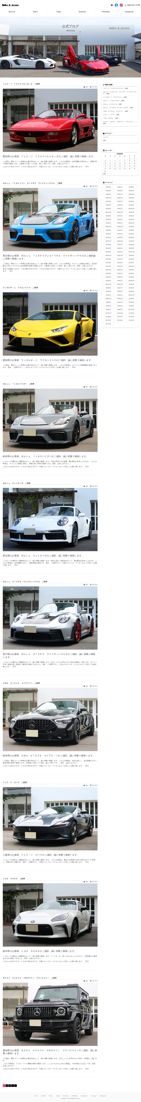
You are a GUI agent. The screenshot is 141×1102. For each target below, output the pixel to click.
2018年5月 (108, 305)
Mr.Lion (10, 5)
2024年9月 (131, 212)
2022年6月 (131, 244)
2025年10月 (120, 197)
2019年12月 (131, 280)
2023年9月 (131, 226)
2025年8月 (108, 201)
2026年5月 (108, 190)
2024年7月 (120, 215)
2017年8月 (108, 316)
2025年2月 (108, 208)
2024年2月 (108, 223)
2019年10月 (120, 284)
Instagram (121, 5)
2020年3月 (131, 277)
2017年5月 (108, 320)
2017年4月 (120, 320)
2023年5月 (108, 233)
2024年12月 (131, 208)
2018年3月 (131, 305)
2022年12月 (131, 237)
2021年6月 (131, 259)
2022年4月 (120, 248)
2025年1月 (120, 208)
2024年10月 (120, 212)
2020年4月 (120, 277)
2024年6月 (131, 215)
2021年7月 (120, 259)
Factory (58, 1095)
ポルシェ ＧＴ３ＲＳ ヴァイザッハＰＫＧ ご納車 (25, 582)
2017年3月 (131, 320)
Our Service (66, 1095)
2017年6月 (131, 316)
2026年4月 (120, 190)
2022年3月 (131, 248)
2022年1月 (120, 251)
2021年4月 (120, 262)
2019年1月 (120, 295)
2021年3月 (131, 262)
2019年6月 (131, 287)
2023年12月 (131, 223)
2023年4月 (120, 233)
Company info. (84, 1095)
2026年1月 (120, 194)
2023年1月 (120, 237)
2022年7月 (120, 244)
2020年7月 (120, 273)
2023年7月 (120, 230)
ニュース (105, 137)
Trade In (51, 1095)
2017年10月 (120, 313)
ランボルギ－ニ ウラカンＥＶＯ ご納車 (20, 288)
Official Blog (75, 1095)
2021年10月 (120, 255)
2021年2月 (108, 266)
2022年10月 (120, 241)
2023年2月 (108, 237)
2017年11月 (108, 313)
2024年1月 (120, 223)
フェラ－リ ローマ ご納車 (15, 782)
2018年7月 (120, 302)
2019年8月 (108, 287)
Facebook (116, 5)
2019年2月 (108, 295)
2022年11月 (108, 241)
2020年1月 (120, 280)
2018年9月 (131, 298)
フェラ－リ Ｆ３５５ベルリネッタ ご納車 (21, 84)
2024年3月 (131, 219)
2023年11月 (108, 226)
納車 (87, 87)
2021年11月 (108, 255)
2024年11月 (108, 212)
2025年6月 (131, 201)
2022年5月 (108, 248)
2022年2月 (108, 251)
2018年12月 (131, 295)
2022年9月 (131, 241)
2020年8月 (108, 273)
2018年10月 (120, 298)
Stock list (43, 1095)
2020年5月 (108, 277)
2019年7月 (120, 287)
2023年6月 (131, 230)
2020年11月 (108, 269)
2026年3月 (131, 190)
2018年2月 (108, 309)
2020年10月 (120, 269)
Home (36, 1095)
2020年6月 (131, 273)
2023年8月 (108, 230)
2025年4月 (120, 205)
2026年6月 (131, 187)
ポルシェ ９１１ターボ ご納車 (17, 483)
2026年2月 (108, 194)
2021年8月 (108, 259)
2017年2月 (108, 323)
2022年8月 (108, 244)
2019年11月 (108, 284)
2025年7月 (120, 201)
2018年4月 (120, 305)
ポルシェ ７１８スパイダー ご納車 (18, 384)
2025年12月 (131, 194)
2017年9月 (131, 313)
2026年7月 (120, 187)
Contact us (93, 1095)
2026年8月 (108, 187)
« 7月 (104, 173)
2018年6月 (131, 302)
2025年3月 (131, 205)
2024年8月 (108, 215)
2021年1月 (120, 266)
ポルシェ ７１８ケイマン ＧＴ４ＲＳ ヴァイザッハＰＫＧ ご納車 (32, 183)
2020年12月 (131, 266)
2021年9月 (131, 255)
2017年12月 (131, 309)
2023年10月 (120, 226)
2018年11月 (108, 298)
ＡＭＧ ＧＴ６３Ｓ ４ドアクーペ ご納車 (21, 683)
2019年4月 (120, 291)
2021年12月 (131, 251)
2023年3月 (131, 233)
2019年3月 (131, 291)
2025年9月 (131, 197)
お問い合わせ (112, 5)
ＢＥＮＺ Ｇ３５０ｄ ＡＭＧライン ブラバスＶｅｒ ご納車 (30, 978)
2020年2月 (108, 280)
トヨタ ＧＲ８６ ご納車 (14, 879)
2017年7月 (120, 316)
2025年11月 (108, 197)
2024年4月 (120, 219)
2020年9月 (131, 269)
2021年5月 (108, 262)
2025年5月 (108, 205)
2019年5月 (108, 291)
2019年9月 (131, 284)
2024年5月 (108, 219)
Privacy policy (103, 1095)
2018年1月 (120, 309)
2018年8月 (108, 302)
